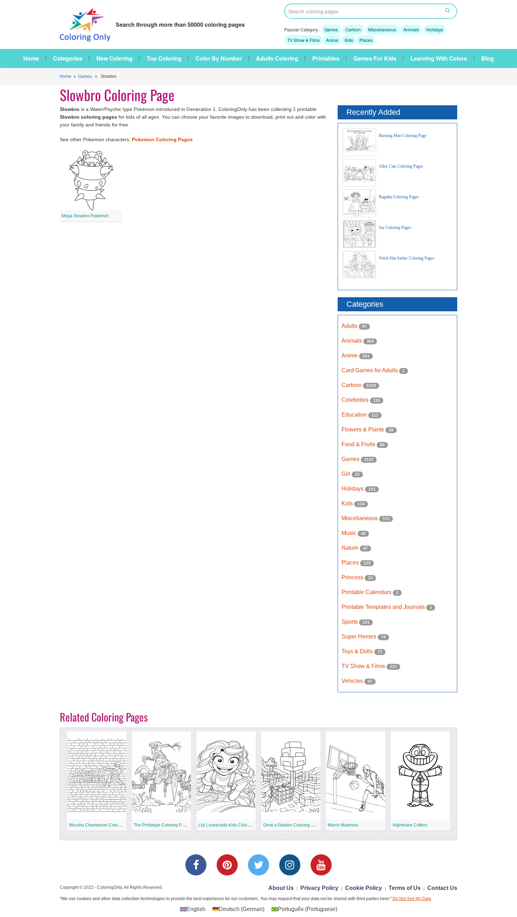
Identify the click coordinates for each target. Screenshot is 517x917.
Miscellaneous (382, 29)
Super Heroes (360, 637)
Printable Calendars (367, 592)
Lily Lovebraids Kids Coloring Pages (233, 825)
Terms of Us (405, 888)
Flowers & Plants (363, 429)
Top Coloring (164, 58)
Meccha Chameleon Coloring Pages (104, 825)
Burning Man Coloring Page (402, 135)
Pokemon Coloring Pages (162, 139)
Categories (67, 58)
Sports (350, 622)
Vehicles (353, 681)
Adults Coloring (277, 58)
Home (31, 58)
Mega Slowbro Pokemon (85, 215)
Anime (332, 40)
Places (365, 40)
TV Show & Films (303, 40)
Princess (353, 577)
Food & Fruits (359, 444)
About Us (281, 888)
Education (355, 415)
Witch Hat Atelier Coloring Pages (406, 258)
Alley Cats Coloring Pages (401, 166)
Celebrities (356, 400)
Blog (487, 58)
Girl (347, 474)
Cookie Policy (363, 888)
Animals (411, 29)
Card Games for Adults (370, 370)
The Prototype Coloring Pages (162, 825)
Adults (350, 326)
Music (350, 533)
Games (331, 29)
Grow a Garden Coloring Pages (293, 825)
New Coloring (114, 58)
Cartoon (353, 29)
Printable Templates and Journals (384, 607)
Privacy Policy (319, 888)
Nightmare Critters (409, 825)
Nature (351, 548)
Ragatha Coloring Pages (399, 196)
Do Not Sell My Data (411, 898)
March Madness (343, 825)
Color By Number (219, 58)
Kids (349, 40)
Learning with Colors (438, 58)
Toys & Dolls (358, 651)
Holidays (434, 29)
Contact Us (442, 888)
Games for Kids (374, 58)
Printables (325, 58)
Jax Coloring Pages (395, 227)
